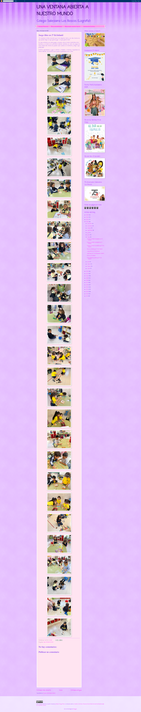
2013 (87, 291)
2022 (87, 271)
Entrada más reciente (44, 690)
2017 (87, 282)
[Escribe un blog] (57, 640)
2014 (87, 289)
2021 (87, 273)
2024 (87, 219)
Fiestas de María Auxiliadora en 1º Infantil (94, 243)
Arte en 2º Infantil (91, 255)
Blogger (75, 709)
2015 (87, 287)
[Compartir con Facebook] (60, 640)
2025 (87, 217)
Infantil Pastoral (43, 26)
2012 (87, 294)
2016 (87, 285)
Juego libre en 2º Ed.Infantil (93, 251)
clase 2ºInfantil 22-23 (48, 642)
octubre (89, 228)
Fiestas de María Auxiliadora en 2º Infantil (94, 239)
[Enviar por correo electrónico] (56, 640)
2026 (87, 215)
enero (88, 268)
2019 (87, 278)
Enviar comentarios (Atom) (49, 693)
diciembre (89, 223)
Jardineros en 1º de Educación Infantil (95, 253)
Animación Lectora (89, 26)
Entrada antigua (76, 690)
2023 (87, 222)
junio (88, 235)
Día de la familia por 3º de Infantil (94, 249)
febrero (89, 266)
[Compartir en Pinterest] (61, 640)
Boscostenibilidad (56, 26)
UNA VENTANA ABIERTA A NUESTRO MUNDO (62, 10)
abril (88, 262)
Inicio (60, 690)
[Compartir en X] (59, 640)
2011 (87, 296)
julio (88, 232)
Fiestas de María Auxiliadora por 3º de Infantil (95, 246)
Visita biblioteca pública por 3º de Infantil (94, 258)
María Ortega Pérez (60, 704)
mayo (88, 237)
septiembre (90, 230)
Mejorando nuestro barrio (72, 26)
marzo (89, 264)
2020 (87, 276)
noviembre (89, 226)
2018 (87, 280)
